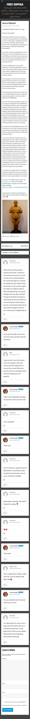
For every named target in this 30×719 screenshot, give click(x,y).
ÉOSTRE (23, 246)
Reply (5, 319)
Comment (4, 658)
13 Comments (16, 26)
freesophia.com (6, 181)
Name (3, 683)
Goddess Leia (8, 246)
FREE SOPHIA (15, 4)
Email (3, 692)
